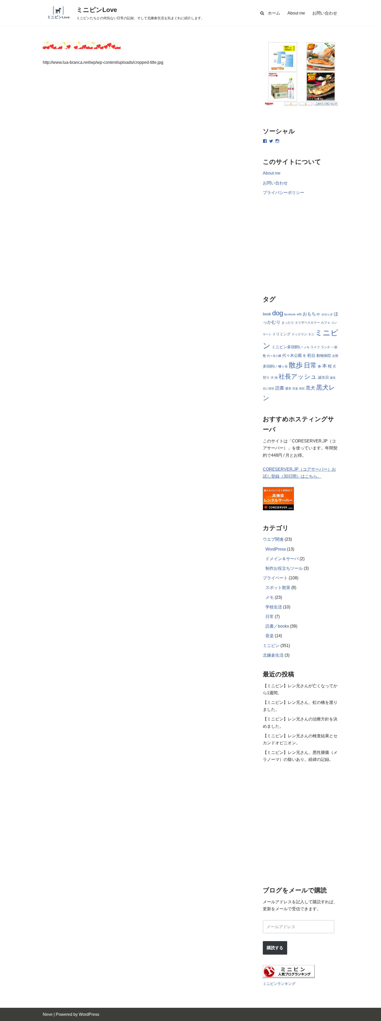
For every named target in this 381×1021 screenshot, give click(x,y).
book (267, 314)
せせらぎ (327, 314)
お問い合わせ (324, 13)
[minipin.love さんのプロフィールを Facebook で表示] (265, 141)
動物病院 (323, 356)
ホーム (274, 13)
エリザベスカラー (307, 322)
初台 (311, 355)
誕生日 (323, 377)
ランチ (325, 347)
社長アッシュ (298, 376)
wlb (299, 314)
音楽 (295, 388)
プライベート (275, 578)
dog (277, 313)
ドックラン (299, 334)
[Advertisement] (145, 142)
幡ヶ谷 (283, 366)
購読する (275, 948)
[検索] (262, 13)
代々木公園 (292, 355)
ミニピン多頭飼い (287, 347)
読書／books (277, 626)
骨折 (302, 388)
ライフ (315, 347)
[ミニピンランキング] (289, 976)
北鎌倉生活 (273, 655)
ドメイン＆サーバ (282, 559)
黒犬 (310, 388)
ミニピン (271, 645)
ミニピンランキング (279, 984)
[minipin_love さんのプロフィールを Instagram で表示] (277, 141)
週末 (288, 388)
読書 (279, 388)
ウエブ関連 (273, 539)
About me (296, 13)
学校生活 (273, 607)
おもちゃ (311, 313)
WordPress (275, 549)
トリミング (281, 334)
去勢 (335, 355)
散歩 (296, 365)
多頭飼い (270, 366)
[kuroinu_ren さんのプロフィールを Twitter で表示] (271, 141)
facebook (290, 314)
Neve (48, 1014)
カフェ (325, 322)
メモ (306, 347)
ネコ (311, 334)
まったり (287, 322)
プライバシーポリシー (283, 192)
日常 (310, 365)
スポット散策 (277, 587)
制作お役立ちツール (284, 568)
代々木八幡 (274, 355)
